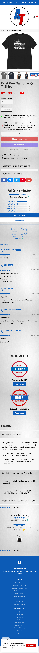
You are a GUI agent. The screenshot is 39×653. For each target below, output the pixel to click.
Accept (31, 645)
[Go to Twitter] (17, 180)
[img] (5, 255)
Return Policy (19, 622)
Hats (19, 599)
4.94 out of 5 (24, 195)
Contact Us (19, 614)
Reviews (19, 620)
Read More (19, 384)
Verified (18, 239)
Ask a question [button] (19, 220)
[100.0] (14, 231)
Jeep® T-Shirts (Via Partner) (19, 588)
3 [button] (19, 349)
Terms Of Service (19, 628)
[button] (11, 201)
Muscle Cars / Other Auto (19, 585)
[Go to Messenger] (10, 180)
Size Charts (19, 617)
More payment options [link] (19, 149)
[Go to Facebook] (4, 180)
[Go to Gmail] (29, 180)
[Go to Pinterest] (23, 180)
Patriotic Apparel (19, 593)
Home (2, 30)
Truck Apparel (19, 582)
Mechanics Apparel (20, 590)
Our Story (19, 612)
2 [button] (16, 349)
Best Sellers (19, 601)
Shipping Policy (19, 625)
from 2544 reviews (18, 520)
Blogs (19, 633)
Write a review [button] (19, 215)
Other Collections (19, 596)
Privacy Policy (19, 630)
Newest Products (19, 604)
